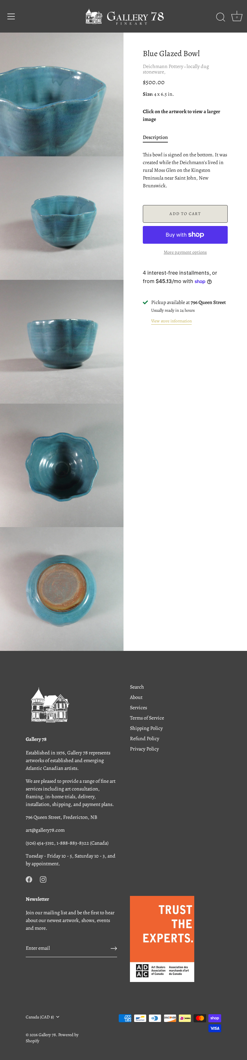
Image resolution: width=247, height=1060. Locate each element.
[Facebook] (29, 879)
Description (155, 137)
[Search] (221, 17)
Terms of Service (147, 717)
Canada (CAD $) (40, 1017)
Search (137, 687)
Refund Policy (144, 738)
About (136, 697)
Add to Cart (185, 213)
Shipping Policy (146, 728)
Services (138, 707)
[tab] (158, 137)
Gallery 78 (47, 1035)
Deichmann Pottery (163, 66)
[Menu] (11, 16)
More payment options (185, 252)
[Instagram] (43, 879)
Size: (148, 94)
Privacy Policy (144, 748)
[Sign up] (114, 948)
